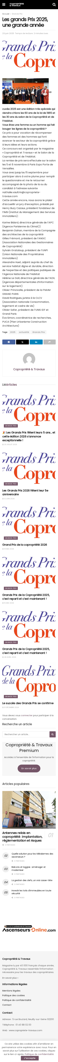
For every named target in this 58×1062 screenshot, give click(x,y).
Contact (6, 1004)
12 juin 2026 (9, 499)
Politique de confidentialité (16, 1000)
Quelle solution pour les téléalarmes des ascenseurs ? (32, 855)
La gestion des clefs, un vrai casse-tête (32, 880)
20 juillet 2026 (10, 444)
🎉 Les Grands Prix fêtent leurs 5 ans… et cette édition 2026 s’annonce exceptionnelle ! (28, 436)
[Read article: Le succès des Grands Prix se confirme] (29, 681)
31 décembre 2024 (11, 707)
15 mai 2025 (9, 603)
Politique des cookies (13, 995)
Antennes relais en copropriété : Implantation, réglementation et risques (22, 837)
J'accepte (30, 1058)
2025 (12, 332)
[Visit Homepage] (16, 5)
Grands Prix (17, 14)
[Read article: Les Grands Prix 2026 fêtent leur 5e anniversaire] (29, 468)
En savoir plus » (10, 977)
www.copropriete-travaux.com (25, 1030)
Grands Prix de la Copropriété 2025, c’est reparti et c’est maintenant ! (26, 597)
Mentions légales (11, 990)
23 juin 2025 (8, 33)
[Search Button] (54, 4)
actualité (24, 332)
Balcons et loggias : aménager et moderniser (29, 869)
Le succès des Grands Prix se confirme (28, 703)
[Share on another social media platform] (49, 342)
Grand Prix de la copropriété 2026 (24, 545)
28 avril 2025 (10, 657)
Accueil (5, 14)
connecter (26, 715)
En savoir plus (29, 768)
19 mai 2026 (9, 549)
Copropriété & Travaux (29, 369)
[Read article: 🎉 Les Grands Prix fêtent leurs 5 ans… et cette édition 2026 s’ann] (29, 410)
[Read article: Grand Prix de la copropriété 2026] (29, 522)
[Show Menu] (3, 4)
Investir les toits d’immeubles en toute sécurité (31, 892)
